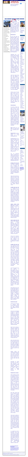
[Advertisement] (14, 11)
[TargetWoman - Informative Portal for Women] (6, 2)
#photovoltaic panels (14, 447)
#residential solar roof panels (15, 449)
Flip (13, 19)
